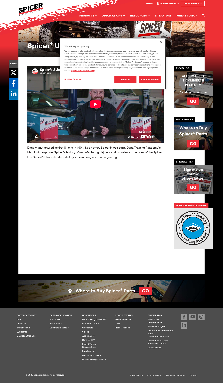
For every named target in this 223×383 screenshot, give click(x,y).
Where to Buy (186, 15)
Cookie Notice (154, 375)
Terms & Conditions (175, 375)
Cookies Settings (72, 79)
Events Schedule (123, 319)
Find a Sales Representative (155, 321)
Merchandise (88, 351)
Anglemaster (88, 335)
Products (87, 15)
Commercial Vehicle (59, 327)
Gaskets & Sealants (26, 335)
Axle (19, 319)
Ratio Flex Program (157, 326)
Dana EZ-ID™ (88, 340)
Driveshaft (21, 323)
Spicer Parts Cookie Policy (83, 70)
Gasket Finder (154, 347)
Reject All (125, 79)
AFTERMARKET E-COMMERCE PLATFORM (193, 80)
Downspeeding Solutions (94, 359)
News (117, 323)
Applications (112, 15)
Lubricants (22, 331)
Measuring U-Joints (91, 355)
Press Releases (122, 327)
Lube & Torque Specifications (89, 345)
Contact (193, 375)
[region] (113, 63)
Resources (139, 15)
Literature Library (90, 323)
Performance (56, 323)
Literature (163, 15)
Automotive (55, 319)
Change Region (192, 3)
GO (193, 101)
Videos (85, 331)
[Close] (161, 42)
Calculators (87, 327)
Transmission (23, 327)
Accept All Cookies (150, 79)
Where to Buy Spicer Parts (112, 291)
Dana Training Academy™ (94, 319)
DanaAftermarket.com (193, 92)
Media (149, 3)
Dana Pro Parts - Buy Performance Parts (157, 342)
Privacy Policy (136, 375)
